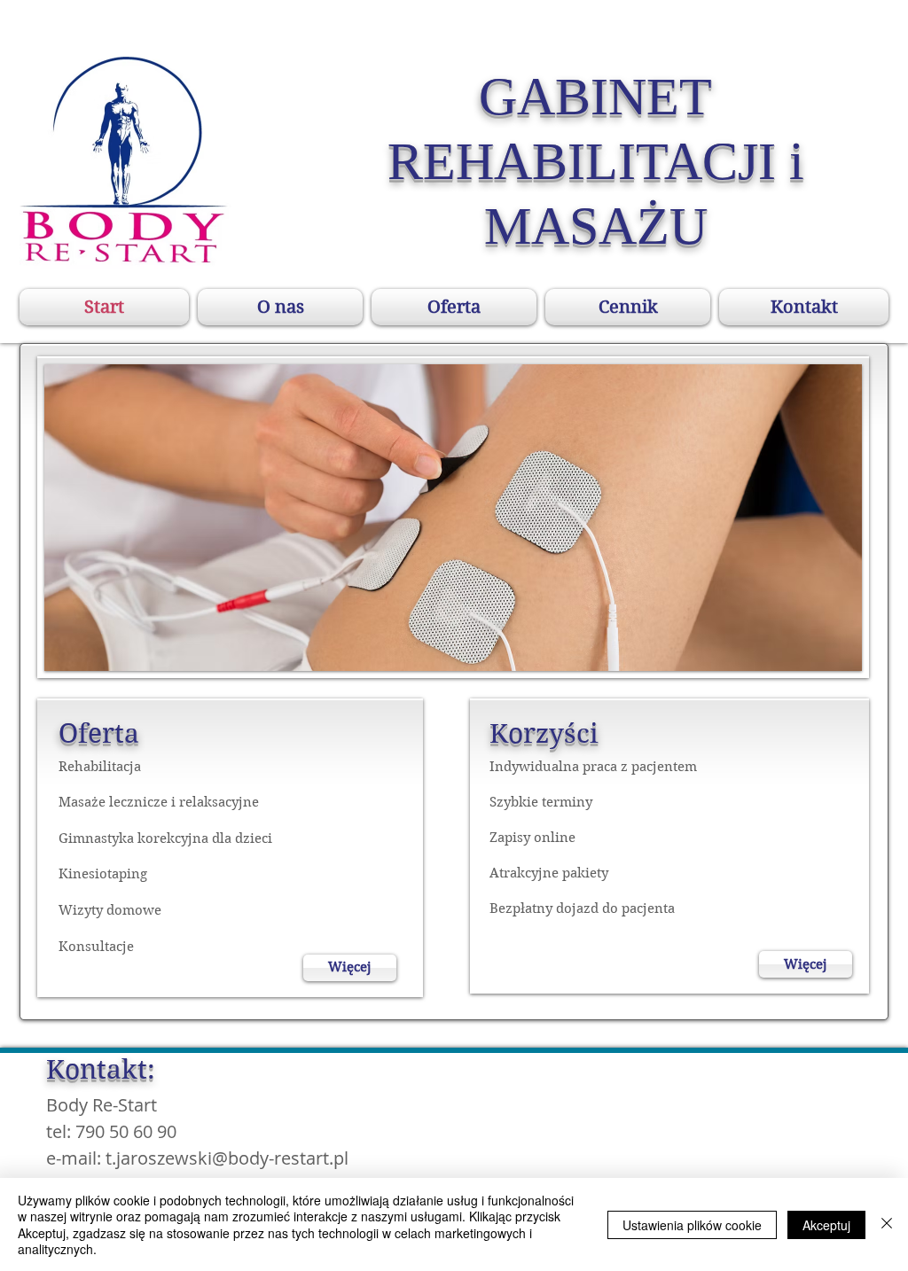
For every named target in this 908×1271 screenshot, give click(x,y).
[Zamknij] (886, 1224)
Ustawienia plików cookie (692, 1225)
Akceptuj (826, 1225)
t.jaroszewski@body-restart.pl (227, 1158)
